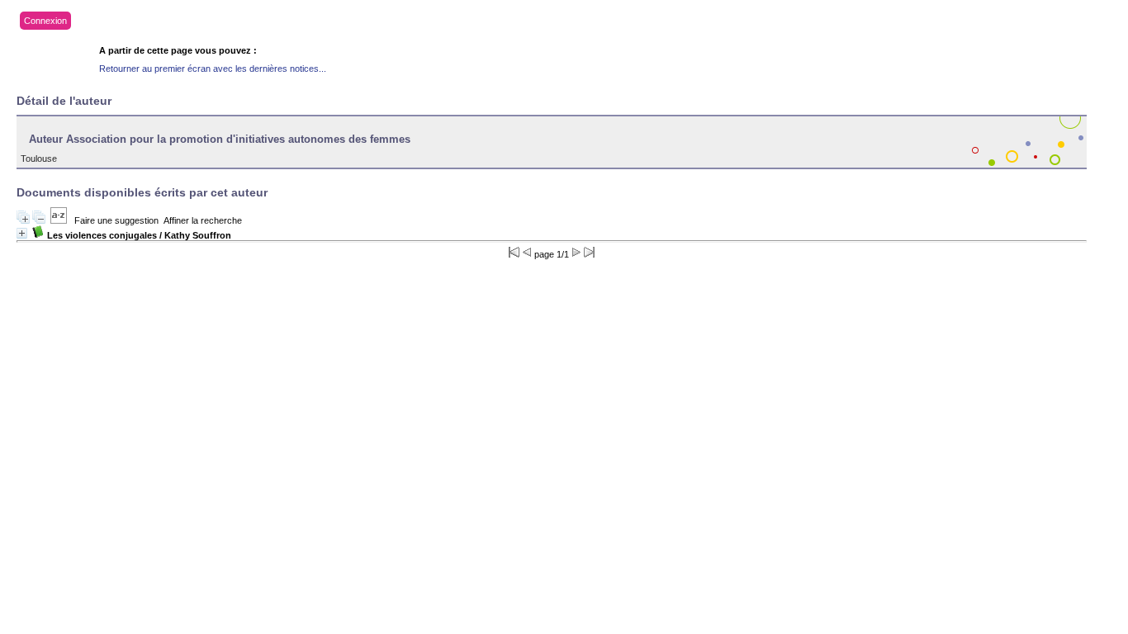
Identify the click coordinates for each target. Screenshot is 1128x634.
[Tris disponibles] (58, 220)
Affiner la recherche (203, 220)
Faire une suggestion (116, 220)
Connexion (45, 21)
